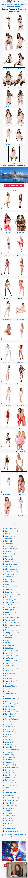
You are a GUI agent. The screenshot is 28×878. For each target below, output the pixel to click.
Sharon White (10, 572)
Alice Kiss (9, 554)
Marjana (8, 742)
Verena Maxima (11, 622)
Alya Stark (9, 582)
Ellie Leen (8, 757)
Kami (7, 584)
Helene (7, 671)
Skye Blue (9, 635)
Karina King (9, 795)
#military (14, 522)
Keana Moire (10, 549)
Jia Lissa (8, 556)
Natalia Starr (10, 681)
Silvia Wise (9, 727)
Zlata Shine (9, 648)
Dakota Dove (10, 587)
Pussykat (8, 232)
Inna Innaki (9, 536)
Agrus (7, 653)
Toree (7, 589)
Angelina (21, 276)
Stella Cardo (10, 605)
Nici (6, 701)
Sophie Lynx (21, 405)
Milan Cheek (10, 569)
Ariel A (7, 678)
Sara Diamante (10, 709)
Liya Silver (9, 765)
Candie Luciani (8, 494)
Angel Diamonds (11, 594)
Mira (6, 683)
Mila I (8, 426)
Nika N (7, 255)
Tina (8, 472)
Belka (8, 341)
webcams (23, 4)
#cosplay (8, 522)
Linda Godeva (10, 783)
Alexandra (9, 706)
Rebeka (8, 544)
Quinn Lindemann (12, 625)
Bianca (7, 739)
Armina (7, 752)
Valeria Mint (9, 579)
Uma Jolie (9, 813)
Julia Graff (9, 559)
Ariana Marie (10, 673)
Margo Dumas (10, 704)
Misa (21, 426)
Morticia (8, 577)
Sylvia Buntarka (11, 567)
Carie (21, 428)
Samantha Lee (8, 319)
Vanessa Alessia (11, 798)
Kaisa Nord (9, 747)
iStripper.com (9, 166)
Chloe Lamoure (11, 750)
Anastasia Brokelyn (12, 617)
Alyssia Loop (21, 233)
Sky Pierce (9, 770)
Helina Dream (10, 711)
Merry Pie (21, 298)
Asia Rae (8, 615)
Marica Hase (10, 732)
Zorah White (21, 449)
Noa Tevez (9, 818)
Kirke (7, 643)
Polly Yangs (9, 600)
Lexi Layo (8, 808)
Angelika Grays (11, 699)
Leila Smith (9, 775)
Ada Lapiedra (10, 610)
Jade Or (8, 561)
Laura (7, 551)
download (10, 6)
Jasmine (8, 780)
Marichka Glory (11, 661)
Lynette (8, 546)
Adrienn (8, 696)
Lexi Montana (10, 772)
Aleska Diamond (21, 451)
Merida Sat (9, 816)
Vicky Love (9, 612)
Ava (8, 384)
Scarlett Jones (10, 828)
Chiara (7, 760)
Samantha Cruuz (11, 602)
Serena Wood (10, 531)
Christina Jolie (10, 793)
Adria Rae (8, 729)
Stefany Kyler (10, 785)
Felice (7, 734)
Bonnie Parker (21, 341)
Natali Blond (21, 472)
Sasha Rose (9, 694)
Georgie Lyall (10, 607)
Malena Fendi (10, 656)
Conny (7, 722)
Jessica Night (10, 541)
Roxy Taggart (10, 800)
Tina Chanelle (8, 405)
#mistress (18, 522)
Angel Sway (21, 255)
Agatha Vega (21, 362)
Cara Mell (8, 689)
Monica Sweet (8, 362)
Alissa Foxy (21, 319)
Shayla (7, 744)
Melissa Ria (9, 762)
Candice (21, 515)
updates (10, 4)
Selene (7, 811)
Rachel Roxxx (8, 276)
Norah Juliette (21, 210)
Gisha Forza (9, 574)
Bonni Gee (9, 714)
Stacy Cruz (9, 597)
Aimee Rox (9, 539)
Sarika (7, 533)
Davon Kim (7, 298)
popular (3, 4)
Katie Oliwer (21, 232)
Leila (6, 826)
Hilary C (8, 803)
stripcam (18, 6)
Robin (7, 823)
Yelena (7, 790)
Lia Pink (8, 821)
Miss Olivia (9, 528)
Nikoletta (8, 640)
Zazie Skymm (10, 592)
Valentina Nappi (11, 564)
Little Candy (9, 806)
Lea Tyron (9, 658)
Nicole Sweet (10, 767)
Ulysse (7, 724)
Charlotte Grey (10, 668)
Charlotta (22, 9)
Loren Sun (9, 666)
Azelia (7, 628)
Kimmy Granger (11, 633)
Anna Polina (9, 645)
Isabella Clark (10, 650)
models (16, 4)
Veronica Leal (8, 210)
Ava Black (8, 778)
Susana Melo (10, 686)
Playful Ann (9, 620)
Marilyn (8, 788)
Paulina (7, 663)
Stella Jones (10, 630)
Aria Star (8, 691)
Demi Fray (9, 717)
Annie (7, 737)
